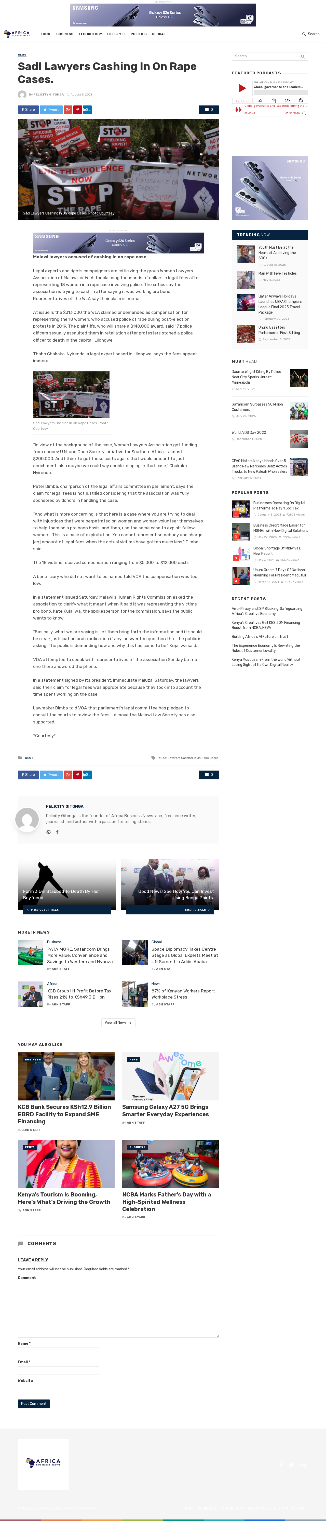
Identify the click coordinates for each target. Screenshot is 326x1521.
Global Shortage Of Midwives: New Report (277, 551)
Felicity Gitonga (49, 94)
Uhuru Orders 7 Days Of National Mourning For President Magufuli (279, 572)
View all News (116, 1022)
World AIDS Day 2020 (249, 432)
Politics (139, 34)
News (22, 54)
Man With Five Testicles (278, 273)
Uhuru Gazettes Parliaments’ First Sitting (279, 330)
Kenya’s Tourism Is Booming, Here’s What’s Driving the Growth (64, 1198)
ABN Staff (61, 969)
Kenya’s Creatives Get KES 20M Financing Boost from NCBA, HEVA (266, 625)
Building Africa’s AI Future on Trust (260, 637)
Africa (52, 984)
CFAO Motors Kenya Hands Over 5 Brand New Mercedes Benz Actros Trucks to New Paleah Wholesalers (259, 466)
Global (159, 34)
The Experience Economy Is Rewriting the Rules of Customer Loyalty (266, 648)
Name (24, 1343)
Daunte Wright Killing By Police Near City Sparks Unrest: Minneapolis (256, 377)
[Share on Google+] (68, 109)
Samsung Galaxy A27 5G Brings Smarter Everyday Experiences (165, 1110)
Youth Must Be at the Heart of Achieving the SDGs (277, 252)
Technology (90, 34)
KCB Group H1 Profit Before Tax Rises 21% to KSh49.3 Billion (79, 994)
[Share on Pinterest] (77, 109)
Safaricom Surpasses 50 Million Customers (257, 407)
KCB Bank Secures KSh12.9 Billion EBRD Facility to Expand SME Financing (64, 1114)
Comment (27, 1278)
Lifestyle (116, 34)
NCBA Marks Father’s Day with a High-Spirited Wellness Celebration (166, 1201)
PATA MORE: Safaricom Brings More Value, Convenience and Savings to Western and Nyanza (80, 955)
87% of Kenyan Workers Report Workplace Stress (183, 994)
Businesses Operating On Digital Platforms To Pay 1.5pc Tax (279, 505)
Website (25, 1381)
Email (24, 1362)
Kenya (30, 1147)
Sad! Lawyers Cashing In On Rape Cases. (189, 758)
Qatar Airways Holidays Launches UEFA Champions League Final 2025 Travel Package (281, 304)
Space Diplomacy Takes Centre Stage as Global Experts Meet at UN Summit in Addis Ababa (185, 955)
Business (64, 34)
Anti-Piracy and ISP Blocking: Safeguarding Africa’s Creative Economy (267, 611)
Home (46, 34)
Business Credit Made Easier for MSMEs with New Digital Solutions (280, 528)
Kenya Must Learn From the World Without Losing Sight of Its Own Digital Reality (266, 662)
